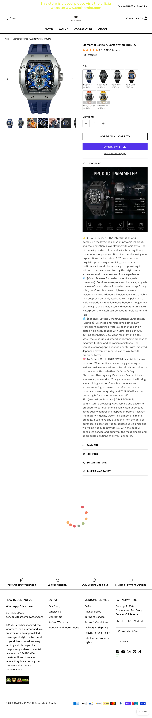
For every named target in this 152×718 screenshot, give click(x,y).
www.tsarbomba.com (83, 7)
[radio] (89, 79)
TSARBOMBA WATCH (24, 703)
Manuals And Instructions (64, 627)
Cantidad (88, 116)
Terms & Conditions (96, 622)
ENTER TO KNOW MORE (130, 621)
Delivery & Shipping (96, 627)
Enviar (124, 641)
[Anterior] (7, 79)
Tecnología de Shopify (45, 703)
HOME (49, 28)
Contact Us (55, 616)
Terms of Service (95, 616)
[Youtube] (123, 651)
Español (141, 6)
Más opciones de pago (115, 153)
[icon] (117, 656)
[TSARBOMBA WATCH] (76, 18)
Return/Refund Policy (97, 632)
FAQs (88, 606)
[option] (40, 79)
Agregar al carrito (115, 136)
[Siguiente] (72, 79)
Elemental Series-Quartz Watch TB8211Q (31, 38)
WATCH (63, 28)
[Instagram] (128, 651)
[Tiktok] (140, 651)
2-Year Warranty (58, 622)
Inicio (6, 38)
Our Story (54, 606)
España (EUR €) (125, 6)
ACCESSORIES (83, 28)
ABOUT (102, 28)
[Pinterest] (134, 651)
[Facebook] (117, 651)
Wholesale (55, 611)
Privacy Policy (93, 611)
